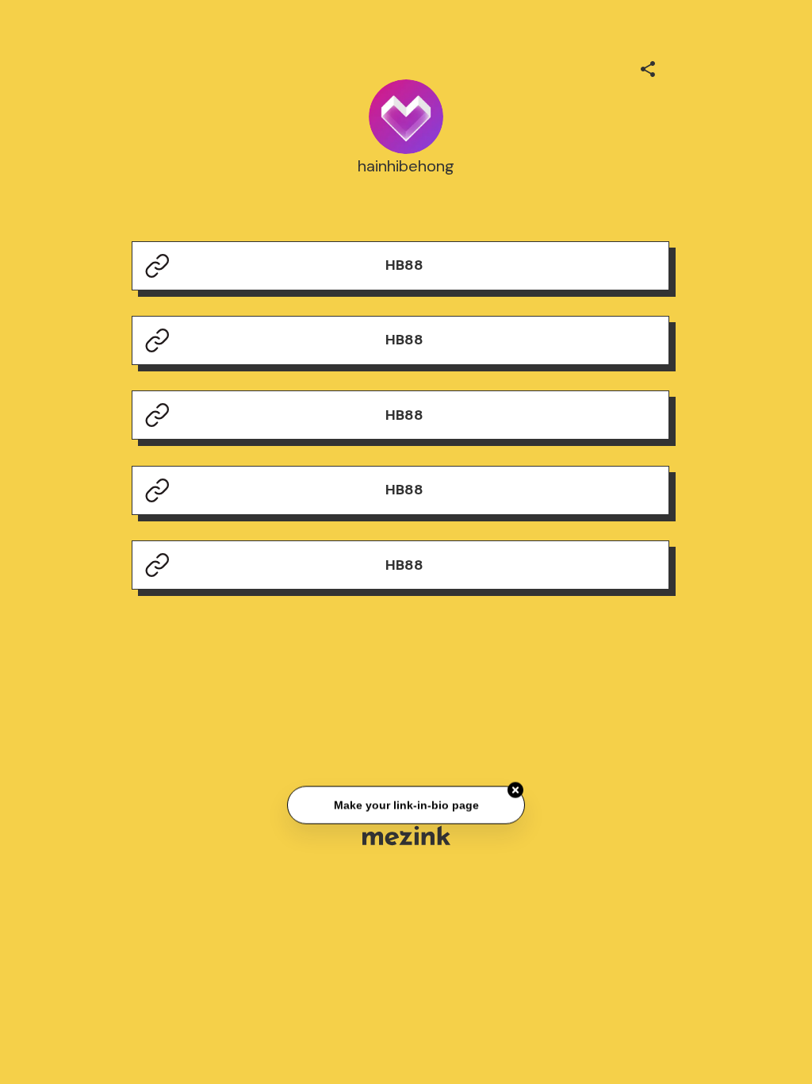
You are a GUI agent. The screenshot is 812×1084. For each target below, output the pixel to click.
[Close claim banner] (515, 790)
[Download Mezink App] (406, 835)
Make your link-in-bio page (405, 805)
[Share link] (647, 67)
